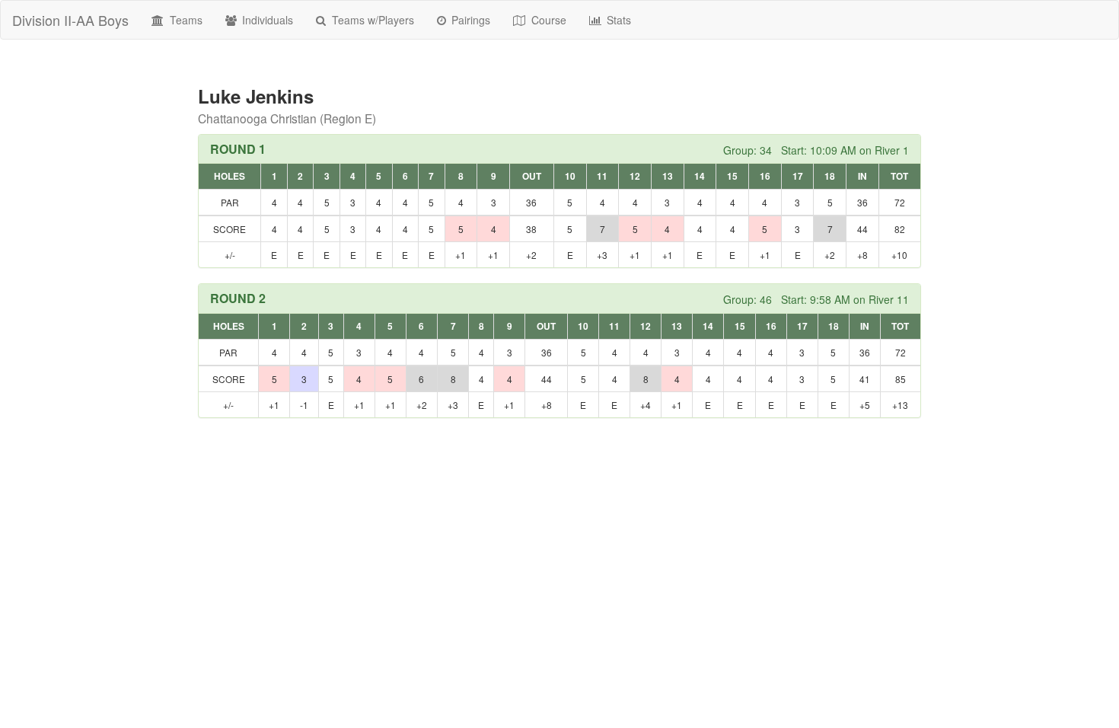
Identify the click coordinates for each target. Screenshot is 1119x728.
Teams (184, 19)
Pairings (469, 19)
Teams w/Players (371, 19)
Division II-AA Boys (70, 20)
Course (547, 19)
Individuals (266, 19)
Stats (617, 19)
